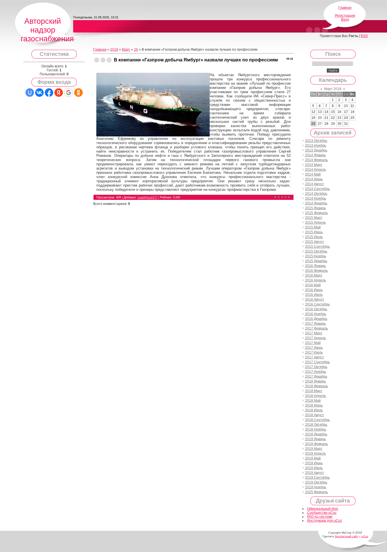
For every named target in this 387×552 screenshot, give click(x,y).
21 (326, 118)
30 (339, 124)
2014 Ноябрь (315, 198)
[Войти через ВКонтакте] (39, 92)
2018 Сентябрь (317, 420)
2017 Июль (314, 352)
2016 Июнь (314, 290)
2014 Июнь (314, 179)
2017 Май (313, 343)
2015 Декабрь (316, 261)
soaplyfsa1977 (147, 197)
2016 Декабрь (316, 319)
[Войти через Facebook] (49, 92)
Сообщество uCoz (322, 513)
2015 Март (313, 218)
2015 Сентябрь (317, 247)
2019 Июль (314, 468)
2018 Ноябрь (315, 429)
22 (333, 118)
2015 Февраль (316, 213)
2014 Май (313, 174)
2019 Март (313, 449)
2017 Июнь (314, 348)
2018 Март (313, 391)
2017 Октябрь (316, 367)
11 (352, 106)
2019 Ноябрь (315, 487)
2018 (114, 50)
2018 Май (313, 401)
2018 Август (314, 415)
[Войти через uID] (29, 92)
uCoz (365, 536)
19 (313, 118)
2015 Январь (315, 208)
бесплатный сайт (346, 536)
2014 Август (314, 184)
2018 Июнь (314, 405)
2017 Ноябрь (315, 372)
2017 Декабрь (316, 376)
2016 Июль (314, 295)
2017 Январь (315, 324)
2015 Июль (314, 237)
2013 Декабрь (316, 150)
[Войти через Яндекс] (58, 92)
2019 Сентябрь (317, 478)
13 (320, 112)
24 (346, 118)
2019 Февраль (316, 444)
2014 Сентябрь (317, 189)
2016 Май (313, 285)
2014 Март (313, 165)
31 (346, 124)
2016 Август (314, 299)
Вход (345, 20)
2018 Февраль (316, 386)
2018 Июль (314, 410)
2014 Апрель (315, 170)
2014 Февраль (316, 160)
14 (326, 112)
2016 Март (313, 275)
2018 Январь (315, 381)
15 (333, 112)
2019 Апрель (315, 453)
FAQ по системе (320, 517)
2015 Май (313, 227)
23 (339, 118)
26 (136, 50)
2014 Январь (315, 155)
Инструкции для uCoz (324, 521)
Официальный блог (322, 509)
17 (346, 112)
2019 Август (314, 473)
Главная (345, 8)
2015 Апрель (315, 222)
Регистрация (345, 16)
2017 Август (314, 357)
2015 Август (314, 242)
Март (126, 50)
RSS (364, 36)
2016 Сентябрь (317, 304)
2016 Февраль (316, 271)
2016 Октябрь (316, 309)
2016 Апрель (315, 280)
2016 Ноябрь (315, 314)
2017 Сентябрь (317, 362)
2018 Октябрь (316, 425)
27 (320, 124)
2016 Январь (315, 266)
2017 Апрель (315, 338)
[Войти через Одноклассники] (78, 92)
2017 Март (313, 333)
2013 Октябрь (316, 141)
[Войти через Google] (68, 92)
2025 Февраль (316, 492)
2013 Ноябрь (315, 145)
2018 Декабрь (316, 434)
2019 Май (313, 458)
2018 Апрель (315, 396)
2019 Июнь (314, 463)
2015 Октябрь (316, 251)
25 (352, 118)
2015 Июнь (314, 232)
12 (313, 112)
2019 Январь (315, 439)
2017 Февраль (316, 328)
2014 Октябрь (316, 194)
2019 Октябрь (316, 482)
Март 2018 (332, 89)
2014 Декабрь (316, 203)
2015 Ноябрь (315, 256)
